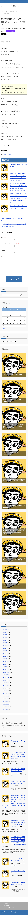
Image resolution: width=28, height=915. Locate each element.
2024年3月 (6, 666)
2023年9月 (6, 680)
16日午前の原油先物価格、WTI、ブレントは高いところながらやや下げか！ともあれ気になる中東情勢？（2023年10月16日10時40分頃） (18, 198)
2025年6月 (6, 645)
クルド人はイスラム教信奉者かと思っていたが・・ (18, 783)
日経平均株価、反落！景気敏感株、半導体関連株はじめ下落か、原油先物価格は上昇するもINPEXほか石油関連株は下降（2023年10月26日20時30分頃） (13, 801)
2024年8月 (6, 664)
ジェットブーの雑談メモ (10, 6)
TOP (9, 11)
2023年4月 (6, 688)
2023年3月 (6, 690)
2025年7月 (6, 642)
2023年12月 (6, 672)
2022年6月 (6, 706)
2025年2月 (6, 656)
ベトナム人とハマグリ (18, 871)
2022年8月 (6, 701)
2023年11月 (6, 674)
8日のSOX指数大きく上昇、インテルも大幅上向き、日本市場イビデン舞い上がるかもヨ (14, 426)
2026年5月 (6, 634)
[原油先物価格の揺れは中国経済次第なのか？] (4, 169)
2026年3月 (6, 640)
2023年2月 (6, 693)
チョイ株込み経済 (11, 31)
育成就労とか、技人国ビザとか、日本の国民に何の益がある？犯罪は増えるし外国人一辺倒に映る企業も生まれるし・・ (14, 530)
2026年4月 (6, 637)
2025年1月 (6, 658)
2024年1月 (6, 669)
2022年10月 (6, 696)
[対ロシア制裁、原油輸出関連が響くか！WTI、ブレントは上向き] (4, 211)
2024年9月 (6, 661)
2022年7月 (6, 704)
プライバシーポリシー (8, 907)
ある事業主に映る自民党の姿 (10, 452)
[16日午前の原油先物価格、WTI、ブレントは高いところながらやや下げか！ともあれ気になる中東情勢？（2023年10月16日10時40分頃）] (4, 199)
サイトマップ (5, 903)
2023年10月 (6, 677)
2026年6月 (6, 632)
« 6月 (3, 328)
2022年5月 (6, 709)
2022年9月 (6, 698)
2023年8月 (6, 682)
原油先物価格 (7, 154)
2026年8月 (6, 629)
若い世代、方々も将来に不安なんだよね (13, 399)
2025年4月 (6, 650)
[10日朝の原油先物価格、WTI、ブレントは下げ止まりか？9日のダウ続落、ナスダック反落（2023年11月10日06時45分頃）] (4, 179)
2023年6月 (6, 685)
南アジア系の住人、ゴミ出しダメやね (12, 611)
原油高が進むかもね (8, 374)
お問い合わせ (5, 905)
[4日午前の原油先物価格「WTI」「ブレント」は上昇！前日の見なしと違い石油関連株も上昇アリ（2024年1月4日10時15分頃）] (4, 189)
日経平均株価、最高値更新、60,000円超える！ (18, 884)
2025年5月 (6, 648)
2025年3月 (6, 653)
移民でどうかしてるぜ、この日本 (11, 585)
